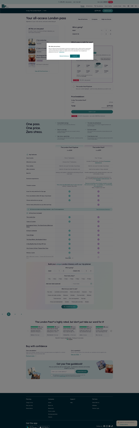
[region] (70, 51)
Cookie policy (61, 52)
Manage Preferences (64, 55)
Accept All (75, 56)
